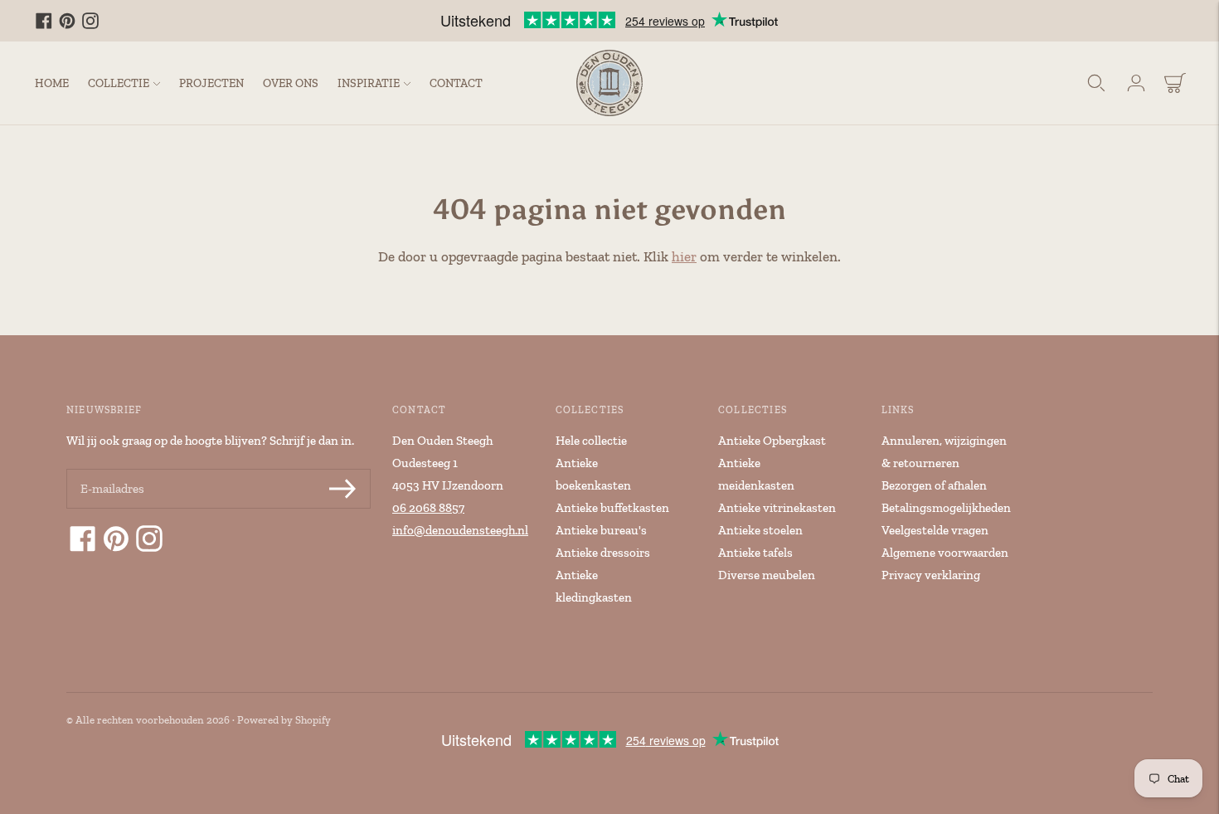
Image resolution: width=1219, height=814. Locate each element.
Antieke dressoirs (603, 552)
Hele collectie (591, 440)
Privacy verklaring (930, 575)
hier (684, 256)
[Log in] (1136, 83)
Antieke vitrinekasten (777, 507)
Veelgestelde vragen (934, 530)
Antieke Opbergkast (772, 440)
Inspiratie (369, 83)
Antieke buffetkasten (612, 507)
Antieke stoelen (760, 530)
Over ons (290, 83)
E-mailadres (111, 470)
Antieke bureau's (601, 530)
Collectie (118, 83)
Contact (456, 83)
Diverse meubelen (766, 575)
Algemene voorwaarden (944, 552)
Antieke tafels (755, 552)
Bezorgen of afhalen (934, 485)
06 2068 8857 (428, 507)
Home (52, 83)
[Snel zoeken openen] (1096, 83)
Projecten (211, 83)
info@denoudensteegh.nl (460, 530)
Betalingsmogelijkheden (946, 507)
